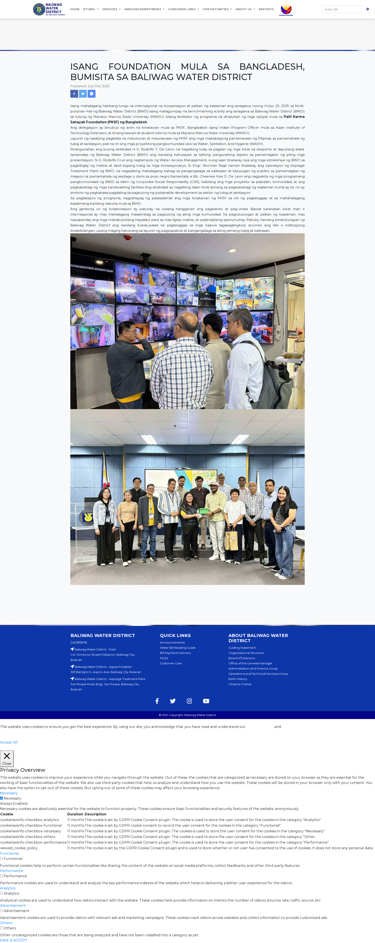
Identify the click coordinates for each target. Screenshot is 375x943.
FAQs (164, 658)
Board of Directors (242, 658)
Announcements (172, 642)
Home (75, 9)
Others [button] (6, 923)
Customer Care (171, 663)
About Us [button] (244, 9)
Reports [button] (266, 9)
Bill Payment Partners (175, 653)
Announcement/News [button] (143, 9)
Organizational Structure (246, 653)
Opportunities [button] (216, 9)
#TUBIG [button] (89, 9)
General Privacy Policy (303, 727)
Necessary (12, 798)
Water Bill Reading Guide (178, 647)
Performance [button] (11, 871)
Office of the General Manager (250, 663)
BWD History (238, 679)
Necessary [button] (9, 793)
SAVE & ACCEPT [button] (13, 940)
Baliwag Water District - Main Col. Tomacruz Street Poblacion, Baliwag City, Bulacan (103, 655)
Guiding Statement (242, 647)
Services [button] (110, 9)
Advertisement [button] (13, 906)
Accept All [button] (9, 742)
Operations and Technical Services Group (258, 673)
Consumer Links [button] (182, 9)
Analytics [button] (7, 888)
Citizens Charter (240, 684)
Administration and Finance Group (253, 668)
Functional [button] (9, 853)
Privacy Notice (260, 727)
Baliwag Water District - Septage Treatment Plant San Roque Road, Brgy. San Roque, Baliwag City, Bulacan (108, 684)
